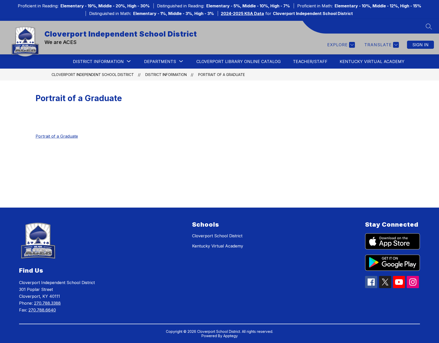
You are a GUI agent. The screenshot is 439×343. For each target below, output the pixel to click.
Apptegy (230, 336)
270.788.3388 (47, 303)
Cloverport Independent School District (93, 74)
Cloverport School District (217, 235)
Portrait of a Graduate (221, 74)
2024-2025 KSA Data (242, 13)
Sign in (420, 44)
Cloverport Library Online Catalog (238, 61)
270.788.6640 (42, 310)
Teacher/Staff (310, 61)
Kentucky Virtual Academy (372, 61)
